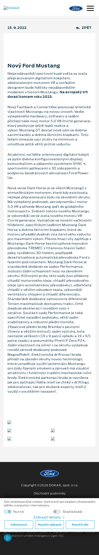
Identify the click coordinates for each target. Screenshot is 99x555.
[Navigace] (90, 9)
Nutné (18, 511)
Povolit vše (80, 525)
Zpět (87, 28)
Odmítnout (19, 525)
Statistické (72, 511)
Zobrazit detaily (47, 517)
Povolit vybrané (49, 525)
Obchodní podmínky (50, 493)
